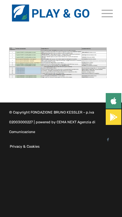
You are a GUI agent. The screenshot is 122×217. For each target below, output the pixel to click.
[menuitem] (23, 146)
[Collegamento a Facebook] (108, 140)
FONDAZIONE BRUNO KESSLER (56, 112)
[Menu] (104, 13)
